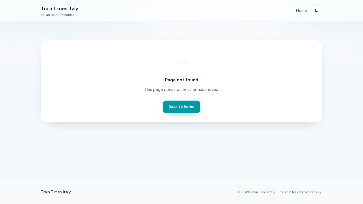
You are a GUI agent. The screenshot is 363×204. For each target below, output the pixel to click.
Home (301, 10)
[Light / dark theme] (316, 10)
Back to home (181, 106)
